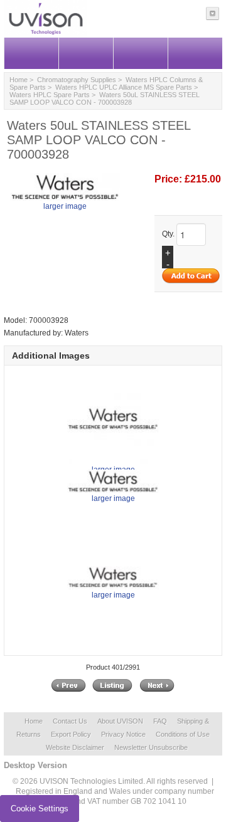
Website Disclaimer (75, 747)
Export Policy (71, 734)
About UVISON (120, 721)
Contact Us (70, 721)
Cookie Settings (39, 808)
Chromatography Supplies (76, 79)
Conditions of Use (183, 734)
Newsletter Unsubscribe (151, 747)
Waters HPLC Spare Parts (49, 94)
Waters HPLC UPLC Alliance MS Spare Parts (123, 87)
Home (18, 79)
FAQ (160, 721)
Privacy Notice (123, 734)
